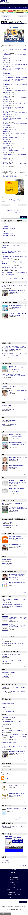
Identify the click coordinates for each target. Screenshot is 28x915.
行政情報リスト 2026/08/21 (8, 233)
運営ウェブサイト (14, 879)
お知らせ (14, 884)
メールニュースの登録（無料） (14, 212)
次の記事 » (23, 16)
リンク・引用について (14, 892)
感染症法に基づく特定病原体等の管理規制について (15, 64)
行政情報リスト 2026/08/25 (8, 228)
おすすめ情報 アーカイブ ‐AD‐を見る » (18, 278)
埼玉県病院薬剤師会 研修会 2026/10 (11, 525)
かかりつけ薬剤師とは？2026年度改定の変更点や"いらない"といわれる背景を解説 (18, 619)
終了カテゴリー (14, 897)
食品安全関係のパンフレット (10, 73)
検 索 (23, 217)
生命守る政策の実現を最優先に (9, 420)
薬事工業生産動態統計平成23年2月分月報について (15, 137)
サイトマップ (14, 872)
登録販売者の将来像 (6, 405)
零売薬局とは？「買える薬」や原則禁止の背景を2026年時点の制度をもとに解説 (18, 626)
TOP (2, 19)
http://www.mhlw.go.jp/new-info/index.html (9, 176)
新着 (9, 8)
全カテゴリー (14, 8)
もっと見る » (24, 238)
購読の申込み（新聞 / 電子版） (14, 210)
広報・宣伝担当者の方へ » (21, 865)
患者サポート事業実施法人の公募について (13, 60)
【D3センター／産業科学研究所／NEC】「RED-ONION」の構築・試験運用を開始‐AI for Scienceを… (17, 348)
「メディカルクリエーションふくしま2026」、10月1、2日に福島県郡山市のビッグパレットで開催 (18, 509)
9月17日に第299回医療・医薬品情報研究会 (12, 503)
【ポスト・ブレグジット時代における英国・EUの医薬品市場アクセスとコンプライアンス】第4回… (18, 482)
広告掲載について (14, 882)
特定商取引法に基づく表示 (14, 894)
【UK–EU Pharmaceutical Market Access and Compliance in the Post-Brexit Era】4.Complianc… (17, 490)
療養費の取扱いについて (9, 141)
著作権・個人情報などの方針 (14, 889)
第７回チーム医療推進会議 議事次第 (12, 160)
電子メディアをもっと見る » (21, 819)
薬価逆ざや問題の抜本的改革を (9, 424)
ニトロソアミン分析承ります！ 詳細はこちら (13, 200)
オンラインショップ (6, 707)
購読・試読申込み (14, 877)
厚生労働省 (5, 53)
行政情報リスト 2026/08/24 (8, 231)
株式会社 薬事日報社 (14, 908)
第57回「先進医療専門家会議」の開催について (14, 103)
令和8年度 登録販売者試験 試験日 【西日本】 (13, 691)
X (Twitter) (8, 773)
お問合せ (14, 887)
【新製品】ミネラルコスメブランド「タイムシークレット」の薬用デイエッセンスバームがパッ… (18, 368)
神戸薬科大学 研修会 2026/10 (9, 522)
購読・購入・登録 (23, 8)
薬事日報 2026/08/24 (7, 563)
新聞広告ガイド (5, 862)
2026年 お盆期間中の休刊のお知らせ (17, 785)
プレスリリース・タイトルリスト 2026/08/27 (13, 640)
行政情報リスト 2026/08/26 (8, 226)
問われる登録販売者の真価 (8, 409)
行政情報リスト (7, 19)
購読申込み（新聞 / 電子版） (8, 703)
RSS (7, 778)
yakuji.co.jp (4, 906)
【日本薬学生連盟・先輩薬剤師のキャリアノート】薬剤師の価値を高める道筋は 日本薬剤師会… (18, 576)
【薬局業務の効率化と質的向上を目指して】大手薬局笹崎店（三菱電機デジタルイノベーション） (18, 444)
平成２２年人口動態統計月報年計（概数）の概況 (14, 163)
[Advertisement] (14, 332)
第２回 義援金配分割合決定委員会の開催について (15, 90)
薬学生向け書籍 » (23, 592)
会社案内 (14, 869)
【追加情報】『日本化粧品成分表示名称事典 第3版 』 (14, 826)
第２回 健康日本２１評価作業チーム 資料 (13, 94)
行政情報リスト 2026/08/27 (8, 224)
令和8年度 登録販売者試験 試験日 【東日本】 (13, 687)
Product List (14, 874)
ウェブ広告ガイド (6, 860)
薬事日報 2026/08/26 (7, 559)
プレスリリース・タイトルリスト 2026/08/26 (13, 643)
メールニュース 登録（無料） (8, 711)
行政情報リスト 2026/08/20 (8, 235)
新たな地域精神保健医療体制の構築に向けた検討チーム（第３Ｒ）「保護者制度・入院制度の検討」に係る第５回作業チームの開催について (15, 79)
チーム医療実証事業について (10, 145)
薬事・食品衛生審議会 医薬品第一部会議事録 (14, 133)
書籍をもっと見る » (23, 817)
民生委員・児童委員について (10, 129)
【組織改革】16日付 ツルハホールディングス (13, 386)
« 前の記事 (5, 16)
